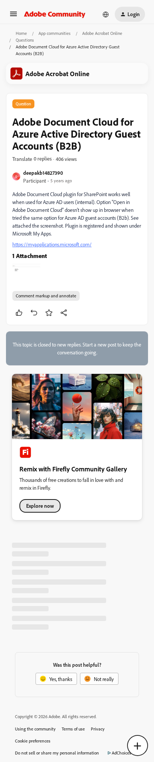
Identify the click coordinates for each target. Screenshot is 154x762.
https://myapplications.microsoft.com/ (52, 244)
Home (21, 33)
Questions (25, 40)
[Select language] (106, 14)
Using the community (35, 729)
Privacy (98, 729)
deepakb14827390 (43, 173)
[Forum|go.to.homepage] (55, 14)
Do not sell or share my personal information (57, 753)
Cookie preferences (32, 741)
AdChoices (121, 753)
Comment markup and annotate (46, 295)
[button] (13, 16)
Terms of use (73, 729)
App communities (54, 33)
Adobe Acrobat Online (102, 33)
